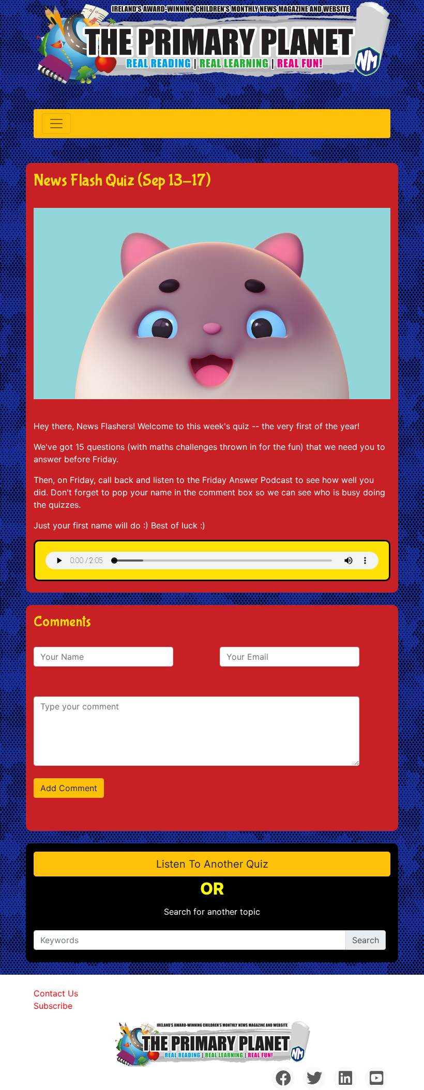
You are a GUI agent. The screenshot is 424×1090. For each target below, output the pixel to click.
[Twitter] (314, 1078)
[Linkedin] (345, 1078)
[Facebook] (283, 1078)
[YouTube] (376, 1078)
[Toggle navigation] (56, 123)
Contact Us (56, 993)
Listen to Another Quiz (212, 864)
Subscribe (53, 1006)
